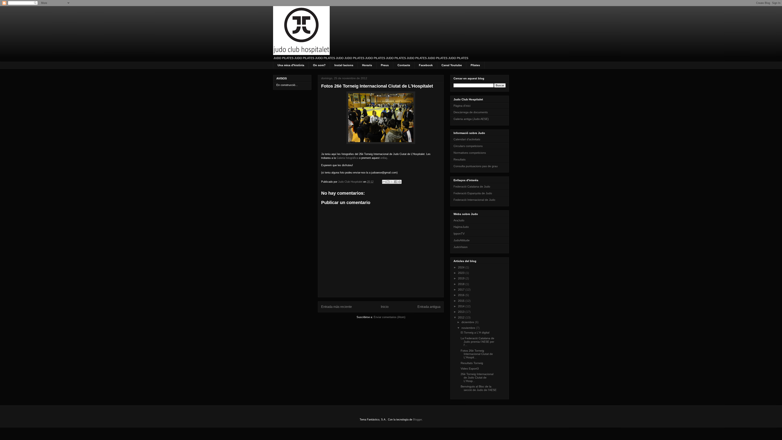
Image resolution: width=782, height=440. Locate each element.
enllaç (383, 157)
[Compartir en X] (392, 182)
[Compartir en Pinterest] (400, 182)
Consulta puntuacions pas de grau (476, 166)
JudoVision (461, 247)
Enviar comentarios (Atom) (389, 317)
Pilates (475, 65)
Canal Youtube (452, 65)
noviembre (468, 327)
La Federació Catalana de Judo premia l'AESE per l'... (477, 342)
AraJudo (459, 220)
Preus (385, 65)
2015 (461, 300)
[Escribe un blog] (388, 182)
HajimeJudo (461, 226)
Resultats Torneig (472, 363)
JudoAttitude (462, 240)
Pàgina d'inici (462, 105)
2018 (461, 284)
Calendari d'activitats (467, 139)
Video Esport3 (470, 368)
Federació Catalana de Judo (472, 186)
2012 (461, 317)
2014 (461, 306)
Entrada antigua (428, 306)
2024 (461, 267)
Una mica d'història (291, 65)
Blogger (417, 419)
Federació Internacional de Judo (474, 199)
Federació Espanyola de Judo (473, 193)
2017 (461, 289)
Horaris (367, 65)
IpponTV (459, 233)
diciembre (468, 322)
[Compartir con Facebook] (396, 182)
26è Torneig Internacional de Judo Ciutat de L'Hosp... (477, 377)
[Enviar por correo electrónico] (384, 182)
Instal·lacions (343, 65)
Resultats (460, 159)
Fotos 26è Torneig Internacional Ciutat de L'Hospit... (477, 354)
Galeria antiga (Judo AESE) (471, 119)
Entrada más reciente (336, 306)
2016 (461, 295)
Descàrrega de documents (471, 112)
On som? (319, 65)
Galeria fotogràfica (347, 157)
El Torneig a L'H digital (475, 332)
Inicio (385, 306)
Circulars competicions (468, 146)
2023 (461, 272)
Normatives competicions (470, 152)
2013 (461, 311)
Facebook (426, 65)
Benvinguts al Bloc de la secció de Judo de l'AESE (478, 388)
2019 (461, 278)
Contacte (404, 65)
